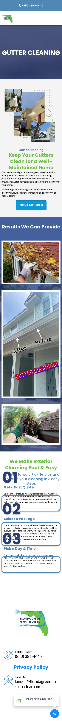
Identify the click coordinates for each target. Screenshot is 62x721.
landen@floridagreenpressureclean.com (36, 684)
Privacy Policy (31, 667)
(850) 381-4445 (28, 656)
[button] (56, 18)
